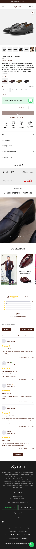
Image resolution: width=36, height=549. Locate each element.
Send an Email (27, 507)
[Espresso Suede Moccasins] (12, 81)
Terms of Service (23, 531)
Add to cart (20, 108)
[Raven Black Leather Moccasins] (26, 81)
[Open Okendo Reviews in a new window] (8, 324)
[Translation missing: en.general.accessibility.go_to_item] (4, 49)
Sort (19, 335)
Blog (28, 528)
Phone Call (19, 513)
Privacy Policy (13, 531)
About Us (15, 528)
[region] (18, 220)
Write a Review (28, 330)
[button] (18, 301)
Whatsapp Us (11, 507)
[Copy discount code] (30, 100)
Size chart (31, 86)
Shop (9, 528)
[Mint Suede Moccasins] (19, 81)
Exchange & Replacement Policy (13, 534)
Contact (22, 528)
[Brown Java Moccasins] (5, 81)
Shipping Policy (27, 534)
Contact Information (13, 538)
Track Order (24, 538)
